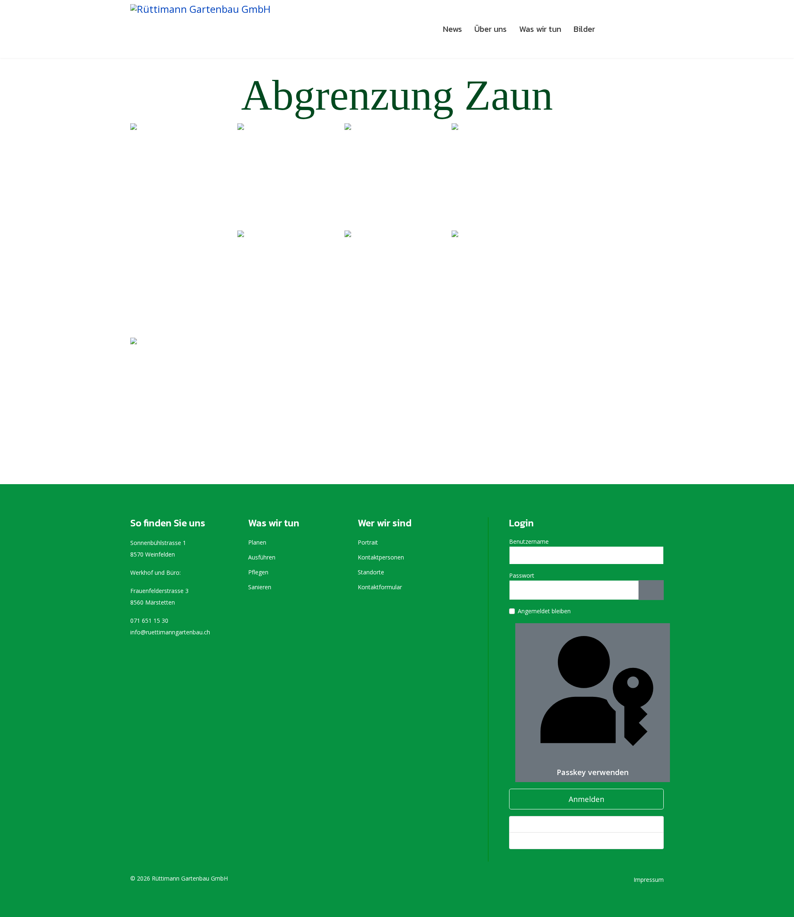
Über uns (490, 29)
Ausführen (261, 557)
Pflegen (258, 572)
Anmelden (586, 799)
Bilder (584, 29)
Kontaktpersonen (381, 557)
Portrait (368, 542)
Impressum (649, 879)
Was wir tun (540, 29)
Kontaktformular (380, 587)
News (452, 29)
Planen (257, 542)
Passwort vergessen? (544, 824)
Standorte (371, 572)
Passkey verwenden (593, 772)
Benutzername (529, 541)
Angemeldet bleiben (544, 611)
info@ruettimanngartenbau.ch (170, 632)
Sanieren (259, 587)
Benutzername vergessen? (551, 840)
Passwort (521, 575)
